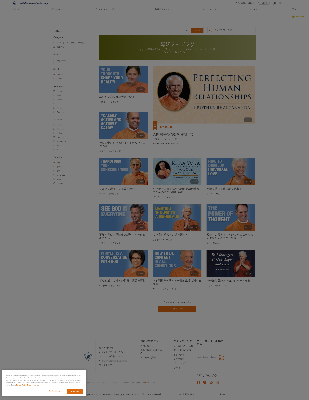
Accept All (75, 391)
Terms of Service (33, 385)
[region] (44, 383)
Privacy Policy (21, 385)
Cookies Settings (54, 391)
